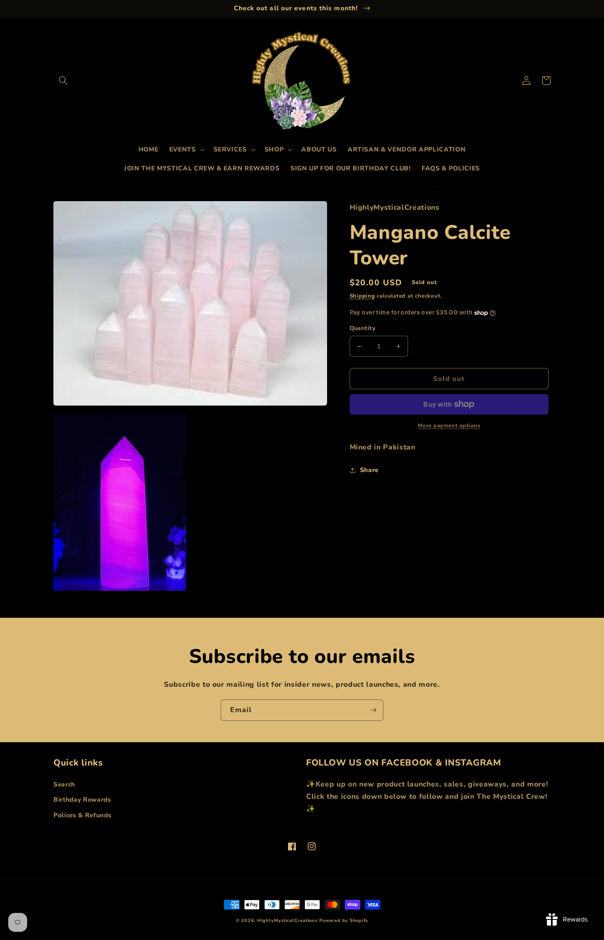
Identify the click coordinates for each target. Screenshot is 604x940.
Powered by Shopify (343, 920)
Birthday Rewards (82, 799)
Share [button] (369, 469)
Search (64, 784)
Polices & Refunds (82, 815)
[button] (63, 80)
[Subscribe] (373, 710)
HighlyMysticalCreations (287, 920)
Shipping (362, 296)
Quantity (363, 328)
